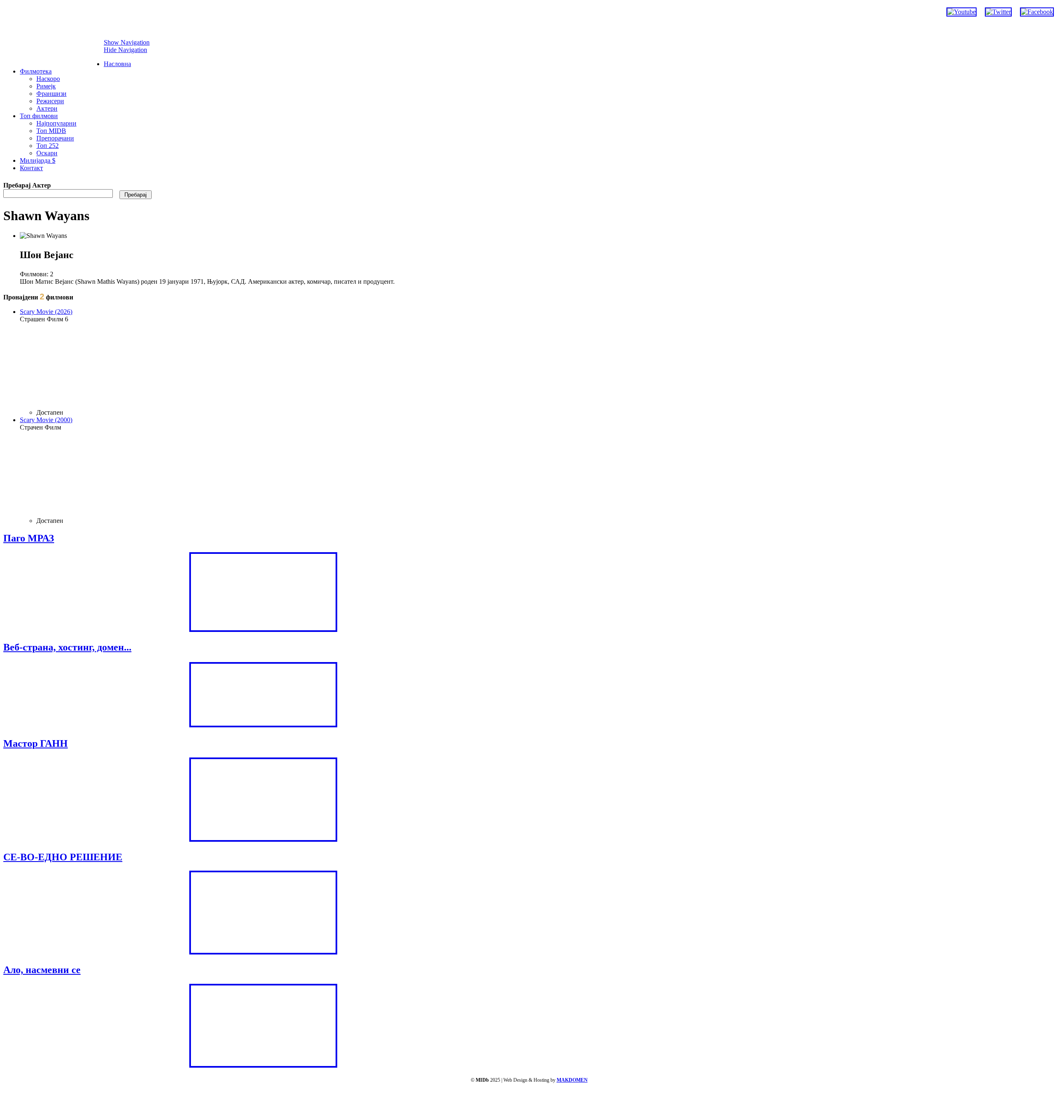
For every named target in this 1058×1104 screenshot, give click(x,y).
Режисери (50, 100)
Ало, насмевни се (42, 969)
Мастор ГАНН (35, 743)
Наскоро (48, 78)
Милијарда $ (37, 160)
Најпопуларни (56, 123)
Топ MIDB (51, 130)
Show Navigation (127, 42)
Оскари (46, 153)
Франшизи (51, 93)
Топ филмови (39, 115)
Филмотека (36, 71)
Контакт (31, 167)
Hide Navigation (125, 49)
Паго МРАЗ (28, 538)
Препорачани (55, 138)
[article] (271, 362)
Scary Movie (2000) (46, 419)
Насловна (117, 63)
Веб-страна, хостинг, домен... (67, 647)
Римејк (46, 86)
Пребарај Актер (27, 185)
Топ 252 (47, 145)
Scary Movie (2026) (46, 311)
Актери (46, 108)
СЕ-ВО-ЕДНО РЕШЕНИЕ (62, 857)
